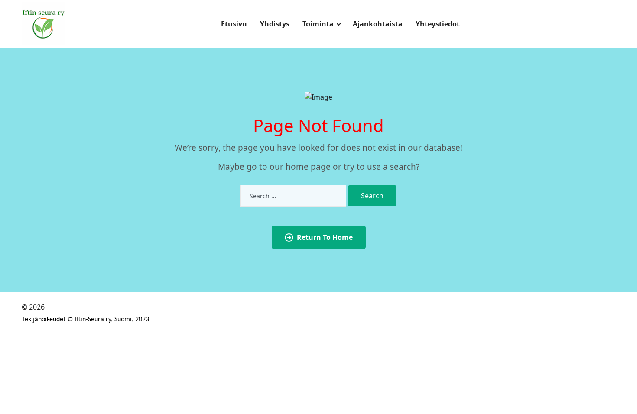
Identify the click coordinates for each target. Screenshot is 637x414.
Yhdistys (274, 24)
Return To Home (325, 237)
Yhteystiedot (438, 24)
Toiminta (318, 24)
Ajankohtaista (378, 24)
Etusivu (234, 24)
